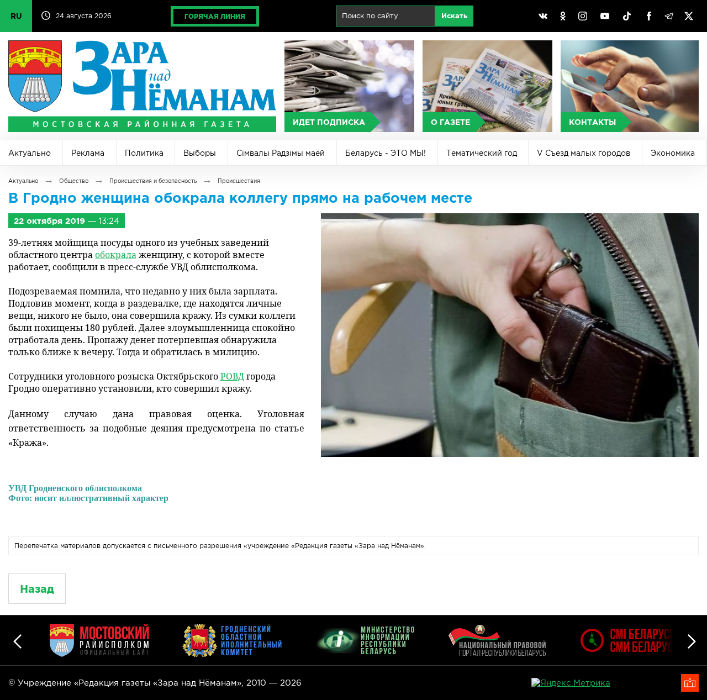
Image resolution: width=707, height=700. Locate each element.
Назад (37, 588)
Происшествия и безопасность (153, 181)
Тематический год (481, 153)
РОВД (232, 376)
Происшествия (239, 181)
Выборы (199, 153)
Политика (144, 153)
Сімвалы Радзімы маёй (280, 153)
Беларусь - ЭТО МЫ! (385, 153)
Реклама (87, 153)
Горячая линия (214, 16)
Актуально (29, 153)
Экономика (673, 153)
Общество (73, 181)
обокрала (115, 255)
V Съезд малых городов (583, 153)
